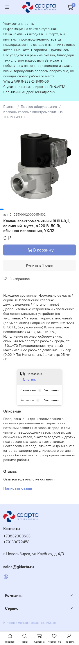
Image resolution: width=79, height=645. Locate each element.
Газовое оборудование (39, 106)
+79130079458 (16, 542)
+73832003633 (17, 536)
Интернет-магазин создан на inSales (29, 623)
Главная (9, 106)
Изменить (29, 379)
